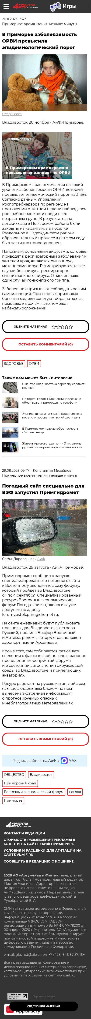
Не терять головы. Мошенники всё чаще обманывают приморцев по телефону (51, 400)
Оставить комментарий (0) (45, 344)
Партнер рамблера (44, 996)
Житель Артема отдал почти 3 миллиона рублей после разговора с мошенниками (52, 445)
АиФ (41, 559)
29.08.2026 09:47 (15, 470)
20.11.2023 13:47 (14, 19)
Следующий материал (43, 1006)
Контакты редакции (24, 833)
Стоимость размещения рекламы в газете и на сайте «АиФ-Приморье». (39, 842)
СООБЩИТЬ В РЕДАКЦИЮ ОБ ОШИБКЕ (39, 861)
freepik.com (12, 114)
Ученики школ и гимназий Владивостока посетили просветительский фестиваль (52, 415)
